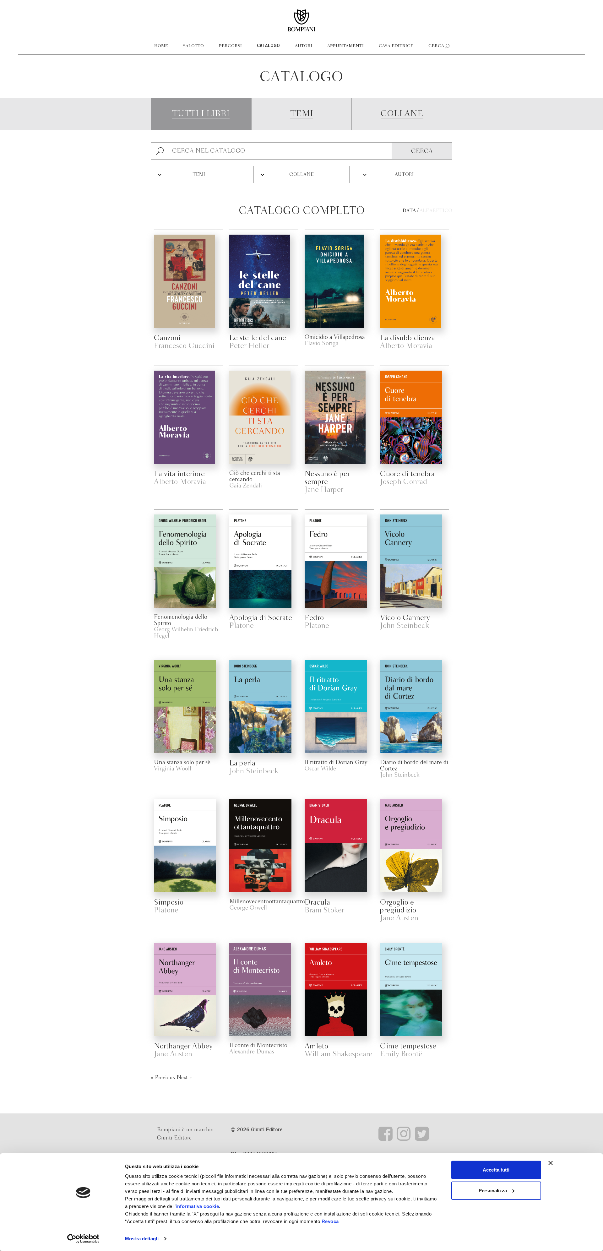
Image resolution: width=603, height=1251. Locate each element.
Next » (184, 1077)
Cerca (436, 46)
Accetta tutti (496, 1169)
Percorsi (230, 46)
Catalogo (268, 46)
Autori (303, 46)
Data (409, 211)
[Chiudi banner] (550, 1163)
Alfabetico (436, 211)
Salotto (193, 46)
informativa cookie (197, 1206)
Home (161, 46)
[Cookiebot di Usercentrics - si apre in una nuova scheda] (83, 1238)
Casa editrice (396, 46)
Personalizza (493, 1190)
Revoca (330, 1221)
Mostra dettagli (142, 1238)
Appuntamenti (345, 46)
